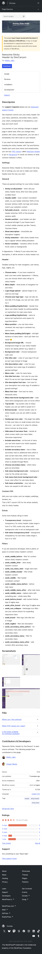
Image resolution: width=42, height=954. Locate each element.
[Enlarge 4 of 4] (37, 691)
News (4, 875)
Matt (5, 910)
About (4, 871)
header (27, 798)
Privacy (5, 882)
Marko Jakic (9, 60)
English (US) (36, 794)
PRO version (16, 151)
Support (7, 95)
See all (37, 843)
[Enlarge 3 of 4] (17, 680)
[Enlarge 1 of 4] (17, 657)
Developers (6, 896)
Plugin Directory (7, 9)
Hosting (5, 878)
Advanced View (8, 809)
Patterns (25, 882)
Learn (4, 889)
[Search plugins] (24, 16)
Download (7, 66)
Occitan (10, 926)
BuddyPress (7, 917)
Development (9, 90)
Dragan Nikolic (11, 764)
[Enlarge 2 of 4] (37, 657)
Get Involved (27, 889)
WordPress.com (9, 906)
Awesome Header (33, 151)
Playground (13, 155)
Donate (26, 896)
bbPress (6, 913)
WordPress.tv (8, 899)
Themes (25, 875)
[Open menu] (38, 3)
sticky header (35, 798)
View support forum (9, 858)
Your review (6, 843)
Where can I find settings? (12, 720)
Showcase (26, 871)
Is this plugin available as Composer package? (11, 733)
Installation (8, 84)
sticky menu (35, 803)
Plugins (24, 878)
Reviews (7, 79)
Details (6, 74)
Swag (25, 899)
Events (24, 892)
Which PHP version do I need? (13, 726)
